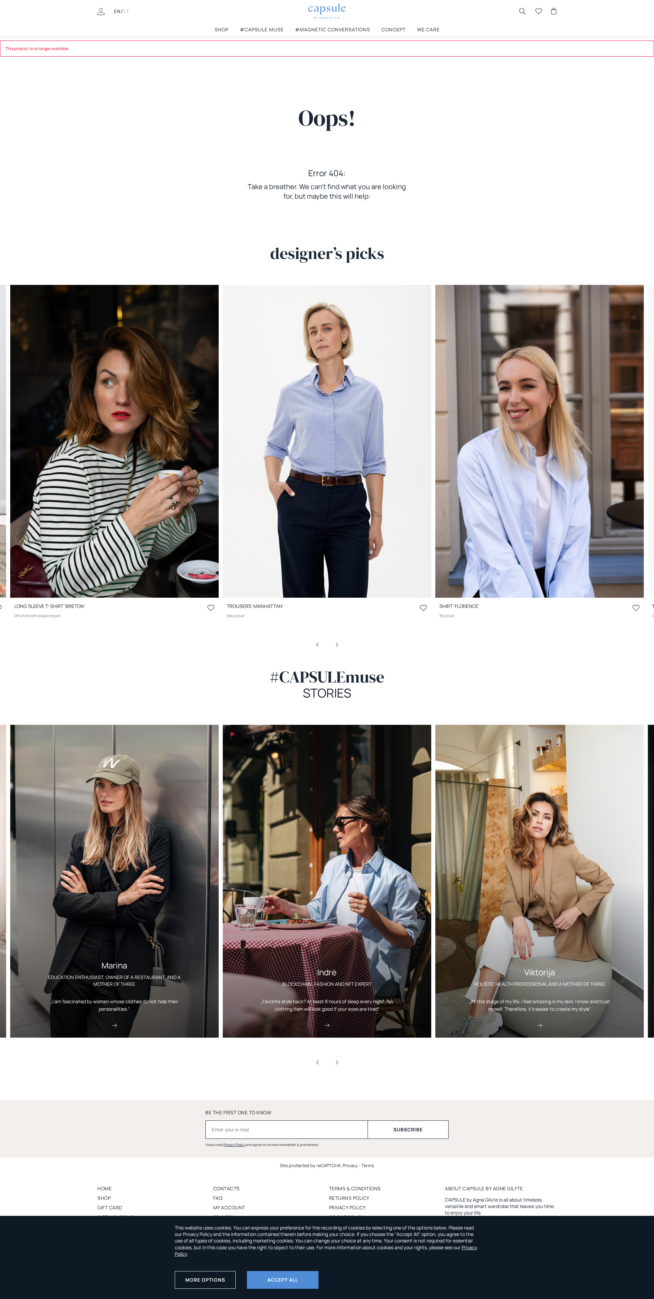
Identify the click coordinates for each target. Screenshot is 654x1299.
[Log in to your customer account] (101, 11)
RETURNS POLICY (349, 1198)
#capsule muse (262, 29)
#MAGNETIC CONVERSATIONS (332, 29)
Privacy (350, 1165)
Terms (367, 1165)
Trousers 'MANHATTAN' (255, 606)
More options (205, 1280)
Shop (104, 1198)
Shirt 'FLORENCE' (459, 606)
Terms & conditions (355, 1188)
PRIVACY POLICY (347, 1207)
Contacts (226, 1188)
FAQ (218, 1198)
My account (229, 1207)
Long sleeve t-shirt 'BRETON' (49, 606)
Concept (394, 29)
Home (104, 1188)
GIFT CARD (109, 1207)
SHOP (222, 29)
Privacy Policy (234, 1144)
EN (117, 11)
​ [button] (321, 644)
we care (428, 29)
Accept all (282, 1280)
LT (127, 11)
